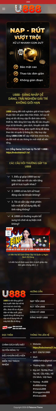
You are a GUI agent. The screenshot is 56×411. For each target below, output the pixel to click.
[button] (3, 8)
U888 (5, 300)
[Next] (50, 250)
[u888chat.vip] (28, 8)
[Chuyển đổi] (8, 177)
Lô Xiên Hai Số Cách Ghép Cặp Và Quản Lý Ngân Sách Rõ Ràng (28, 256)
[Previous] (5, 250)
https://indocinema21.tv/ (18, 152)
